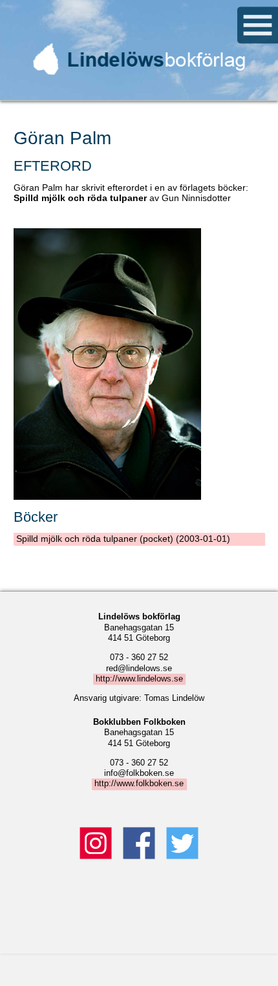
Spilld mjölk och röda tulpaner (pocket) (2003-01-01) (123, 538)
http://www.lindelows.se (139, 678)
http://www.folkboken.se (139, 784)
